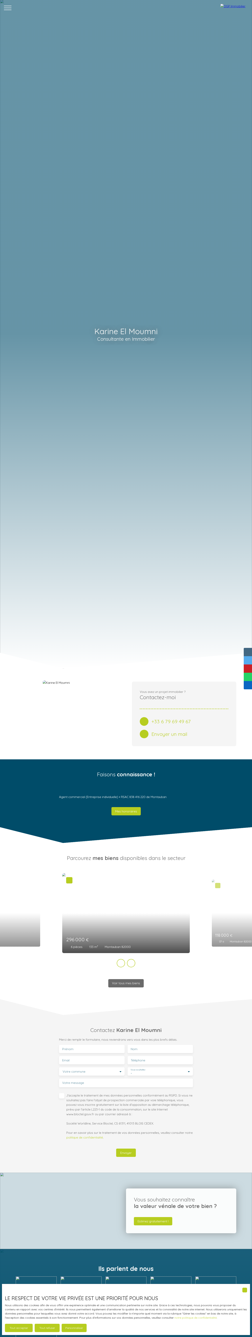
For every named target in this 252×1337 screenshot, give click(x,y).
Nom (134, 1049)
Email (65, 1060)
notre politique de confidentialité (195, 1317)
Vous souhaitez (138, 1069)
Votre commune (74, 1071)
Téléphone (138, 1060)
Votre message (73, 1083)
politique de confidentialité (84, 1137)
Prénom (67, 1049)
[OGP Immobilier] (234, 8)
